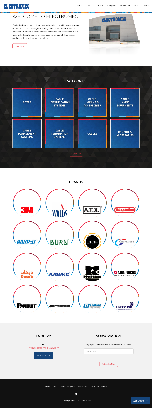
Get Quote (139, 400)
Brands (100, 5)
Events (136, 5)
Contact (146, 5)
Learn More (20, 46)
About (54, 387)
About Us (90, 5)
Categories (112, 5)
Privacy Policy (82, 387)
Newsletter (125, 5)
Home (79, 5)
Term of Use (94, 387)
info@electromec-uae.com (43, 347)
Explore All (76, 153)
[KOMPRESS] (27, 203)
